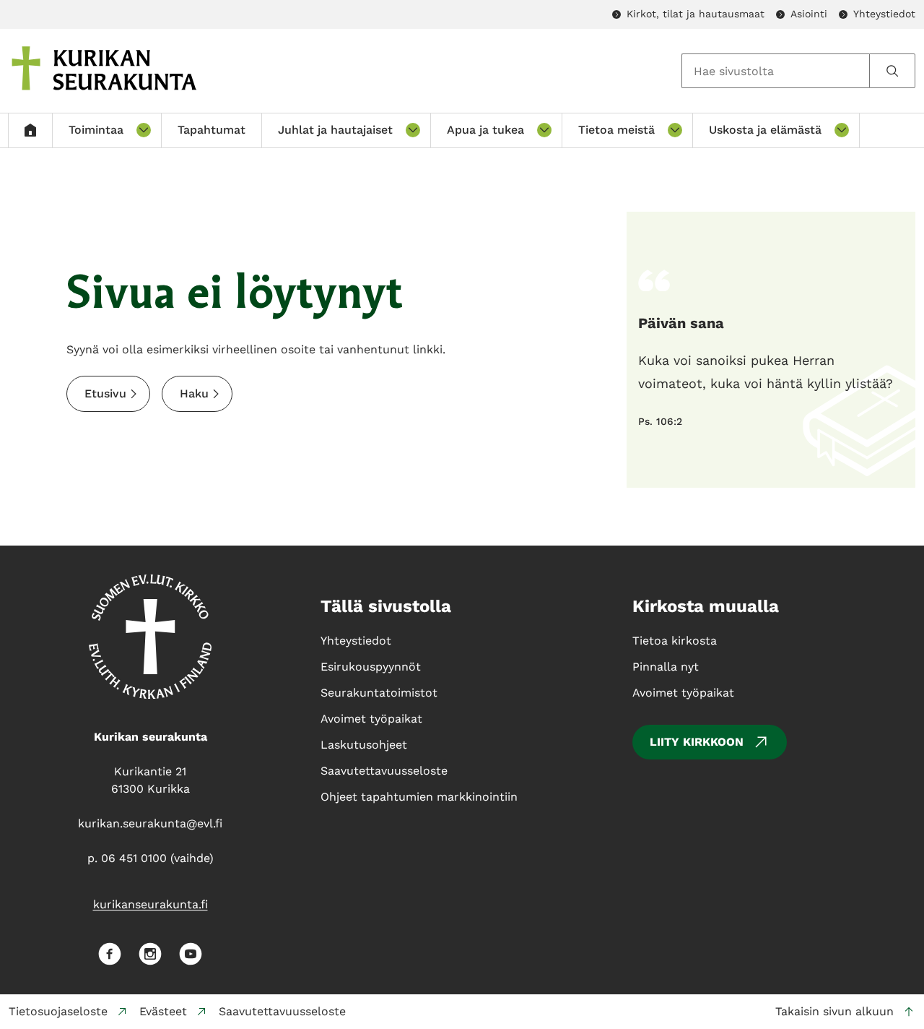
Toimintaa (96, 130)
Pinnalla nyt (665, 666)
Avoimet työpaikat (683, 692)
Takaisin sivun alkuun (834, 1011)
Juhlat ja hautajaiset (335, 130)
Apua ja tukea (485, 130)
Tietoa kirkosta (674, 640)
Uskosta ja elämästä (765, 130)
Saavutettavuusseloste (282, 1011)
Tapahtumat (211, 130)
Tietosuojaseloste (58, 1011)
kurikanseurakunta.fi (150, 904)
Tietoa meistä (616, 130)
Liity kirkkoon (697, 742)
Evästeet (163, 1011)
